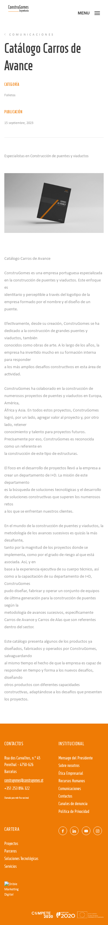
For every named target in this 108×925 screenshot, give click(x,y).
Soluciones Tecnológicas (21, 859)
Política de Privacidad (73, 811)
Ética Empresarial (70, 773)
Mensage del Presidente (75, 758)
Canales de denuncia (73, 804)
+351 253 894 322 (17, 788)
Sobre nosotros (68, 765)
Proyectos (11, 843)
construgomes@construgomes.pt (23, 780)
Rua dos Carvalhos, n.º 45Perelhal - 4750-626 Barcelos (22, 765)
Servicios (10, 866)
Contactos (65, 796)
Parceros (10, 851)
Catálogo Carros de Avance (27, 258)
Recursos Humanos (71, 781)
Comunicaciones (69, 789)
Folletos (10, 95)
